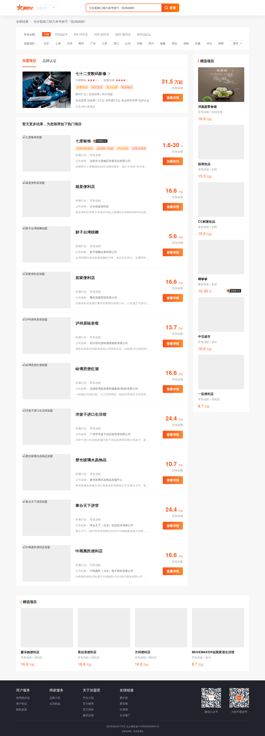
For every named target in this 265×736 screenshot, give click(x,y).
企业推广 (125, 715)
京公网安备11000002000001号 (142, 726)
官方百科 (88, 709)
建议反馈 (88, 715)
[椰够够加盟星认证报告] (234, 291)
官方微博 (88, 703)
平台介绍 (88, 697)
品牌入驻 (54, 697)
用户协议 (21, 703)
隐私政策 (21, 709)
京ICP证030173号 (116, 726)
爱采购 (124, 703)
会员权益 (54, 703)
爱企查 (124, 697)
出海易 (124, 709)
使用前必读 (23, 697)
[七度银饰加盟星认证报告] (100, 141)
